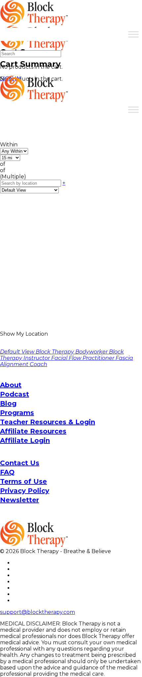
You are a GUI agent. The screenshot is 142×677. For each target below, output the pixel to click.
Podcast (14, 394)
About (10, 385)
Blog (8, 403)
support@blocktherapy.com (37, 612)
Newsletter (19, 500)
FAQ (7, 472)
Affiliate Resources (33, 431)
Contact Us (19, 463)
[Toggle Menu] (133, 34)
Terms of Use (23, 481)
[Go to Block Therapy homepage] (34, 22)
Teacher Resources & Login (47, 422)
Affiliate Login (25, 440)
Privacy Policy (24, 491)
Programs (17, 413)
